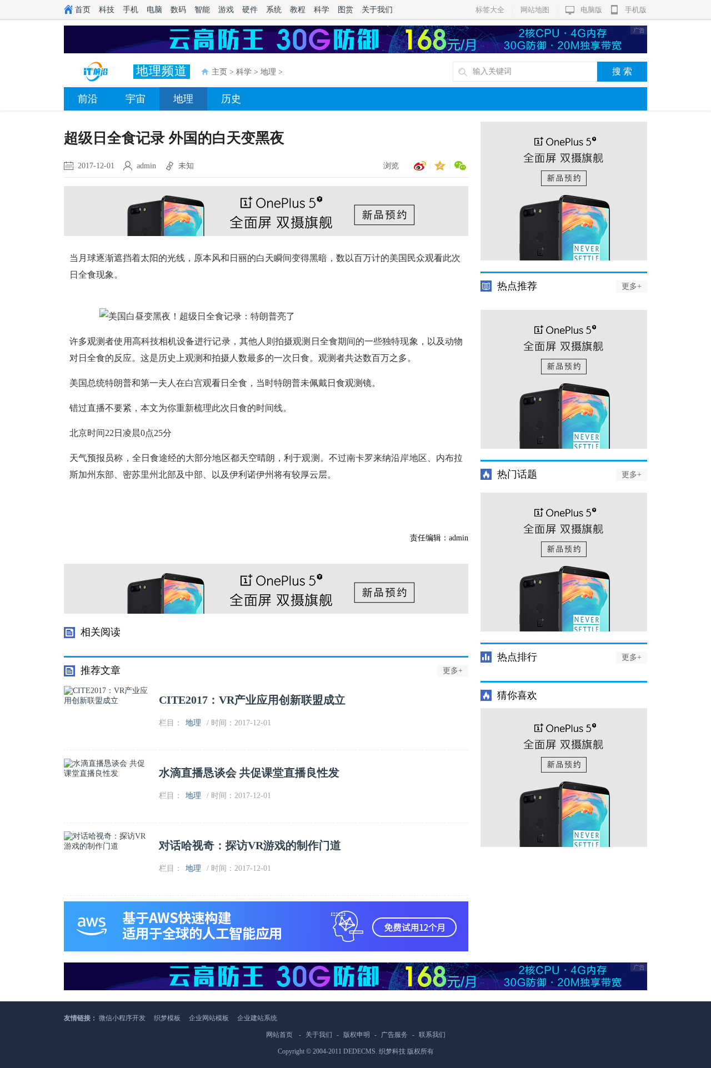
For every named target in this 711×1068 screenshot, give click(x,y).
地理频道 (161, 71)
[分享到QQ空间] (438, 166)
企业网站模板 (209, 1018)
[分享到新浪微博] (418, 166)
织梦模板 (167, 1018)
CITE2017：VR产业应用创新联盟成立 (252, 700)
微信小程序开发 (122, 1018)
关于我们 (377, 10)
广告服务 (394, 1035)
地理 (268, 72)
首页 (83, 10)
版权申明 (356, 1035)
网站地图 (534, 10)
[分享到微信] (458, 166)
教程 (298, 10)
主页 (219, 72)
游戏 (226, 10)
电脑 (154, 10)
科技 (106, 10)
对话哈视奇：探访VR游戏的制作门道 (250, 845)
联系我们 (432, 1035)
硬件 (250, 10)
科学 (321, 10)
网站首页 (279, 1035)
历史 (231, 98)
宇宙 (136, 98)
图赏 (345, 10)
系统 (274, 10)
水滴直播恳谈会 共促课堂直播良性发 (249, 772)
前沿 (88, 98)
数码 (178, 10)
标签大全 (489, 10)
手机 (130, 10)
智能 (202, 10)
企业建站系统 (257, 1018)
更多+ (453, 670)
